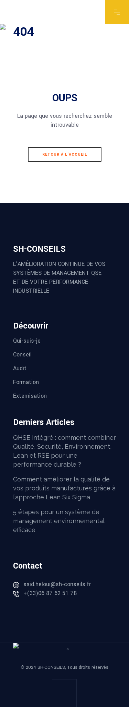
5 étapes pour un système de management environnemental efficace (58, 520)
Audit (19, 368)
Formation (26, 382)
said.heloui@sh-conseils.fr (57, 584)
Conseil (22, 354)
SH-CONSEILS (51, 667)
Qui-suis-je (27, 341)
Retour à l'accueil (64, 154)
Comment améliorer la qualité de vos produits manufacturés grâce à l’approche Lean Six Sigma (64, 488)
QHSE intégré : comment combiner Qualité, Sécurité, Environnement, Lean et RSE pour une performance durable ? (64, 451)
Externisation (30, 396)
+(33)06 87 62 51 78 (50, 593)
